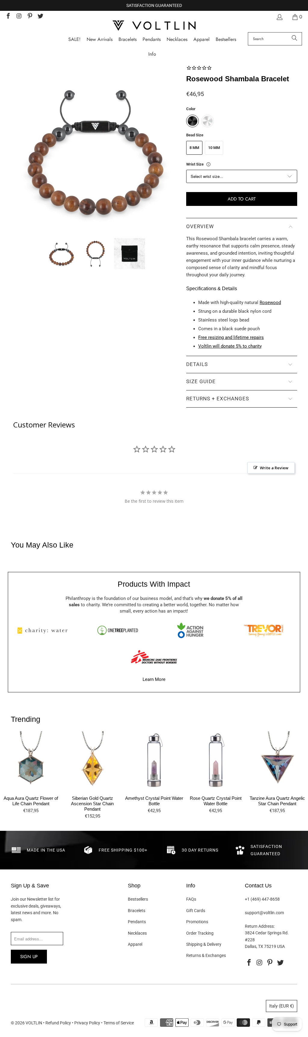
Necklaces (137, 933)
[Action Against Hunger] (190, 630)
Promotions (197, 921)
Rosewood (270, 302)
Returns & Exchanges (206, 955)
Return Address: (260, 926)
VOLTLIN (34, 1022)
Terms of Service (118, 1022)
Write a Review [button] (274, 467)
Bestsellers (138, 899)
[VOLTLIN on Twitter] (40, 16)
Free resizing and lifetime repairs (231, 337)
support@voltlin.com (264, 912)
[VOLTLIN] (154, 26)
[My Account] (279, 17)
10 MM (214, 147)
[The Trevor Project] (263, 630)
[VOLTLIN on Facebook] (8, 16)
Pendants (137, 921)
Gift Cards (195, 910)
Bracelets (136, 910)
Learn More (154, 679)
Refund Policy (58, 1022)
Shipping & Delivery (203, 944)
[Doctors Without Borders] (154, 657)
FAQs (191, 899)
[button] (152, 54)
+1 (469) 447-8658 (262, 899)
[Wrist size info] (208, 164)
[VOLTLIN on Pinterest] (29, 16)
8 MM (194, 147)
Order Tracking (200, 933)
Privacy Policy (87, 1022)
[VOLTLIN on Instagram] (18, 16)
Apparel (135, 944)
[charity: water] (44, 630)
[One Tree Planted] (118, 630)
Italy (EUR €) (281, 1006)
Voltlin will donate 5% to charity (230, 346)
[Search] (294, 38)
